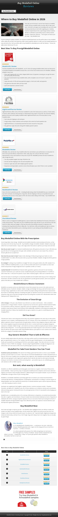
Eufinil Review (24, 473)
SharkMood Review (9, 218)
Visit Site (7, 89)
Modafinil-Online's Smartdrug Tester (15, 515)
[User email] (4, 439)
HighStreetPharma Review (12, 109)
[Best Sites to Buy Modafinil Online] (28, 8)
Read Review (17, 89)
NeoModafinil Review (10, 190)
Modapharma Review (25, 482)
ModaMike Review (8, 149)
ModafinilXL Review (9, 66)
